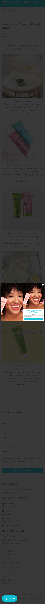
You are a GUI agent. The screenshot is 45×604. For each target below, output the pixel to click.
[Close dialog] (43, 285)
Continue (33, 319)
